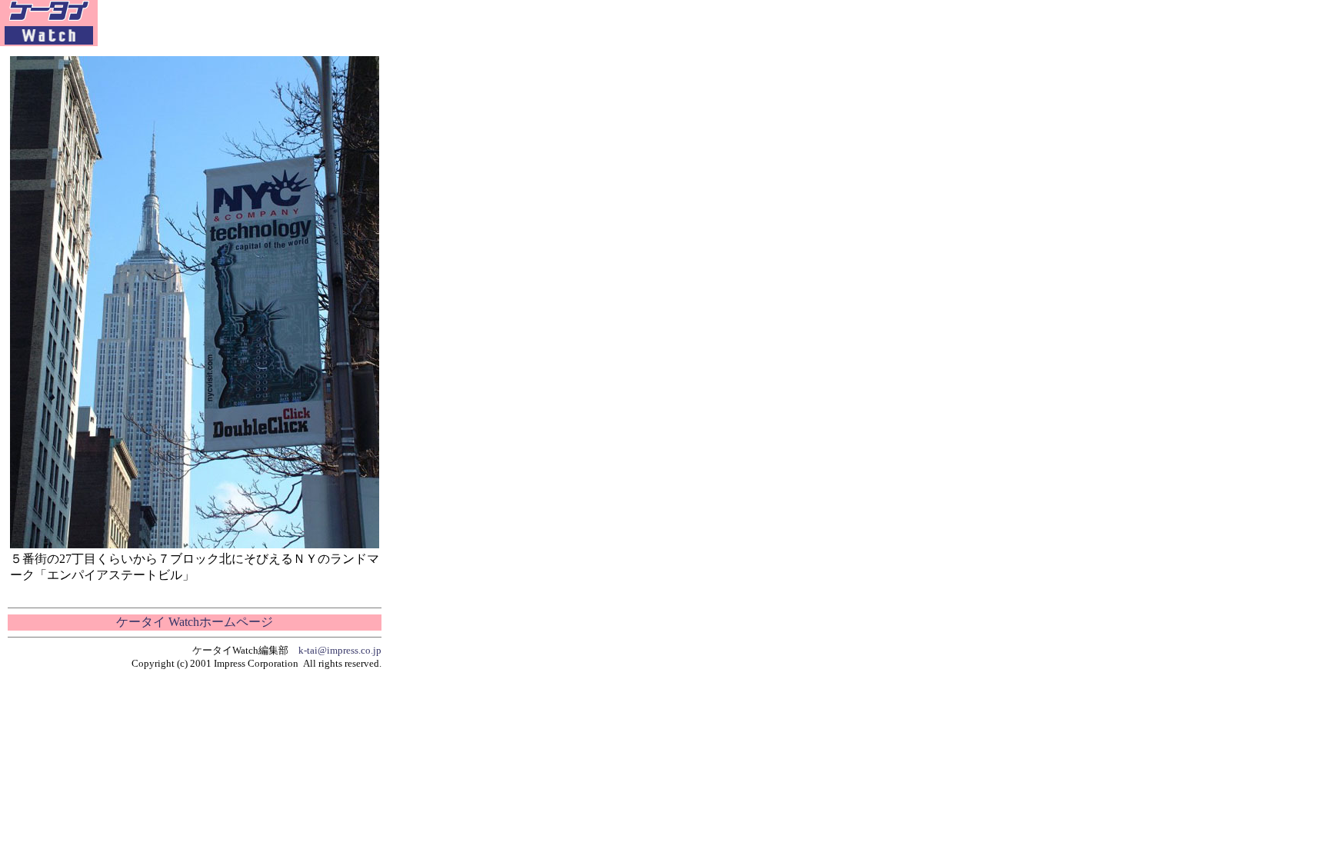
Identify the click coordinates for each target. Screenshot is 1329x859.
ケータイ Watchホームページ (194, 621)
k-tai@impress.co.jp (339, 650)
